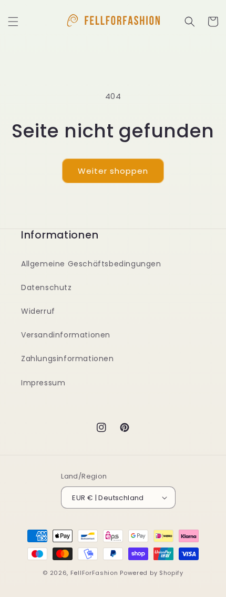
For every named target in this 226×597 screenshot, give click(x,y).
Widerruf (38, 311)
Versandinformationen (65, 335)
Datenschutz (46, 287)
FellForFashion (94, 573)
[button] (13, 21)
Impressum (43, 382)
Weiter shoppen (113, 170)
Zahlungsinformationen (67, 358)
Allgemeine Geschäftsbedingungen (91, 263)
